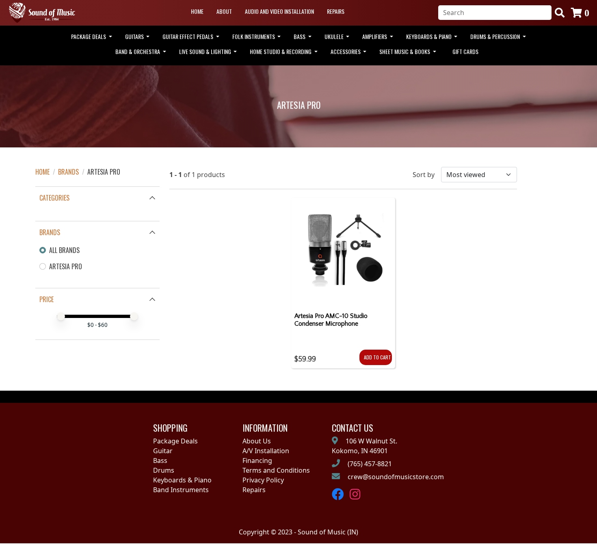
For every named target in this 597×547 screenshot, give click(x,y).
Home (197, 11)
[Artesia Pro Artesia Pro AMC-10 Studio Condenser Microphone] (343, 252)
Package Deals (175, 441)
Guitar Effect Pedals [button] (188, 36)
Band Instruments (181, 489)
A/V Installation (265, 450)
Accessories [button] (346, 51)
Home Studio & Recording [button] (281, 51)
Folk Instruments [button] (254, 36)
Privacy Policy (263, 480)
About (224, 11)
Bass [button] (300, 36)
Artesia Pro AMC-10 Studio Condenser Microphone (331, 319)
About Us (256, 441)
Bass (160, 460)
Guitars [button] (135, 36)
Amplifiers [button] (375, 36)
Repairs (335, 11)
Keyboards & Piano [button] (429, 36)
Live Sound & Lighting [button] (205, 51)
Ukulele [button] (334, 36)
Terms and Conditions (276, 470)
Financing (257, 460)
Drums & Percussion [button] (495, 36)
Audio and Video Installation (279, 11)
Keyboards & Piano (182, 480)
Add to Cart (377, 357)
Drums (163, 470)
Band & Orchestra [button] (138, 51)
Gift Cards (465, 51)
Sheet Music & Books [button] (405, 51)
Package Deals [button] (89, 36)
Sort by (424, 174)
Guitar (163, 450)
